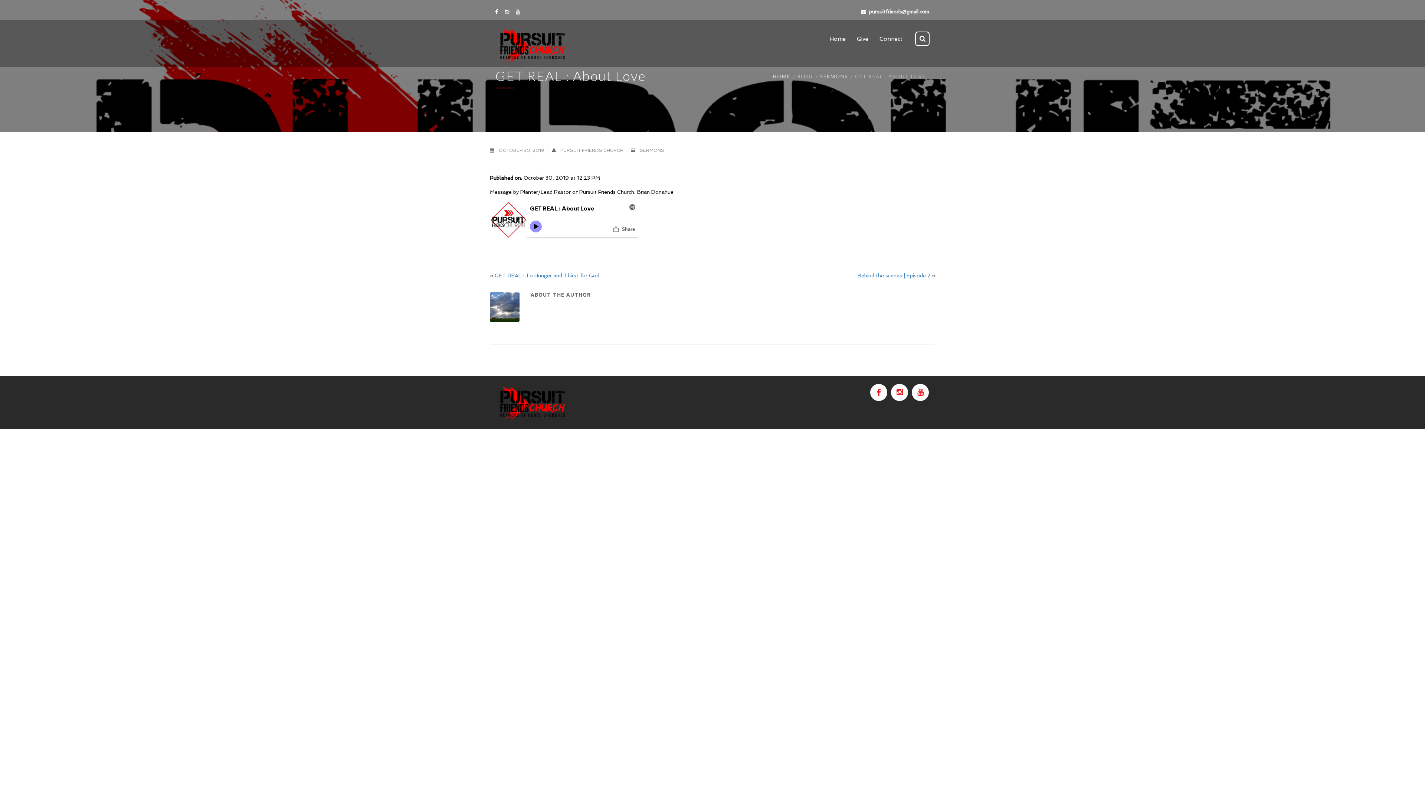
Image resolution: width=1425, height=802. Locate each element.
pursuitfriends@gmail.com (899, 11)
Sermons (834, 76)
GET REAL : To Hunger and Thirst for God (547, 275)
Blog (805, 76)
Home (781, 76)
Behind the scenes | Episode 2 (894, 275)
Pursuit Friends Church (592, 150)
